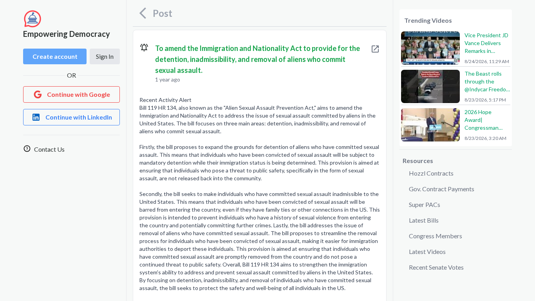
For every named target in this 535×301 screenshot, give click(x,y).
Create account (55, 56)
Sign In (105, 56)
